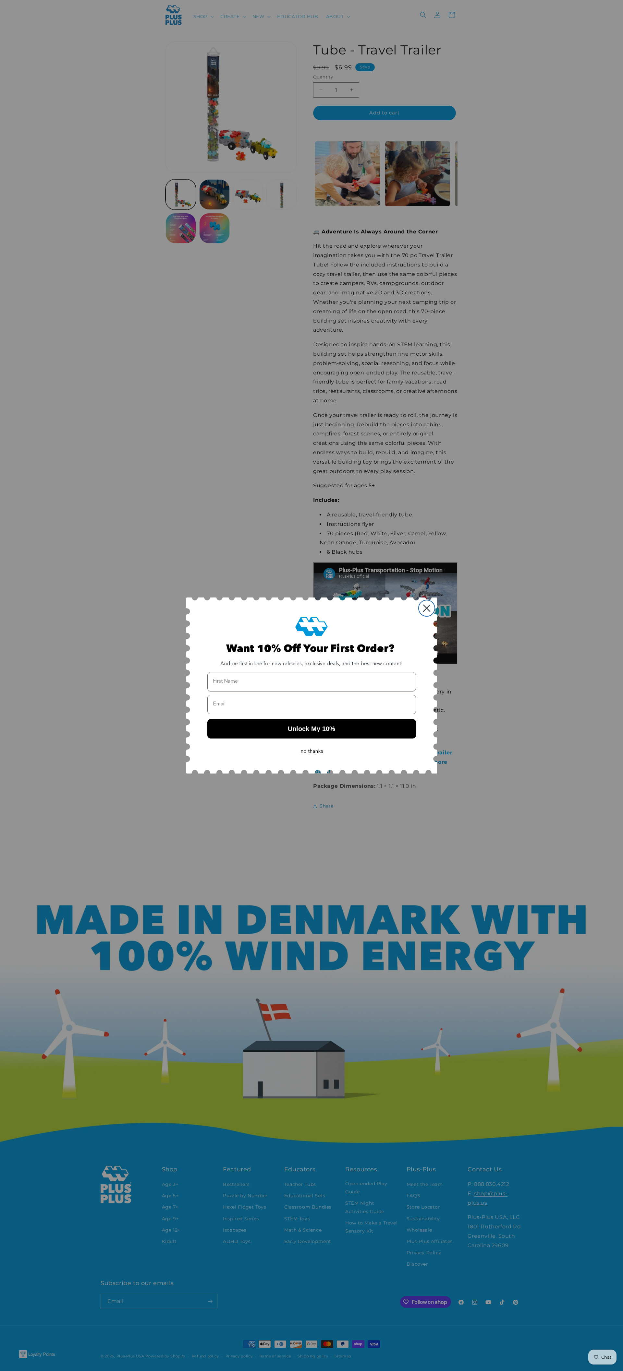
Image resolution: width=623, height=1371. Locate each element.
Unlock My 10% (311, 728)
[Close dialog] (427, 608)
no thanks (311, 751)
